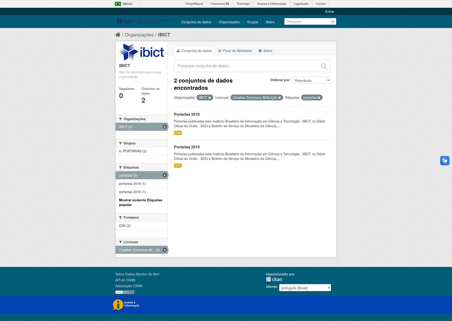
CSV (178, 133)
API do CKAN (125, 279)
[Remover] (209, 97)
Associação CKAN (128, 285)
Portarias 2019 (187, 147)
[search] (324, 65)
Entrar (329, 11)
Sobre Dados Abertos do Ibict (137, 274)
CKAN (274, 279)
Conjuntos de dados (196, 22)
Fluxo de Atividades (237, 50)
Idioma (271, 286)
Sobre (270, 22)
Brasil (128, 4)
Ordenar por (280, 79)
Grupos (252, 22)
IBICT (164, 34)
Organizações (229, 22)
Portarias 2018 (187, 114)
